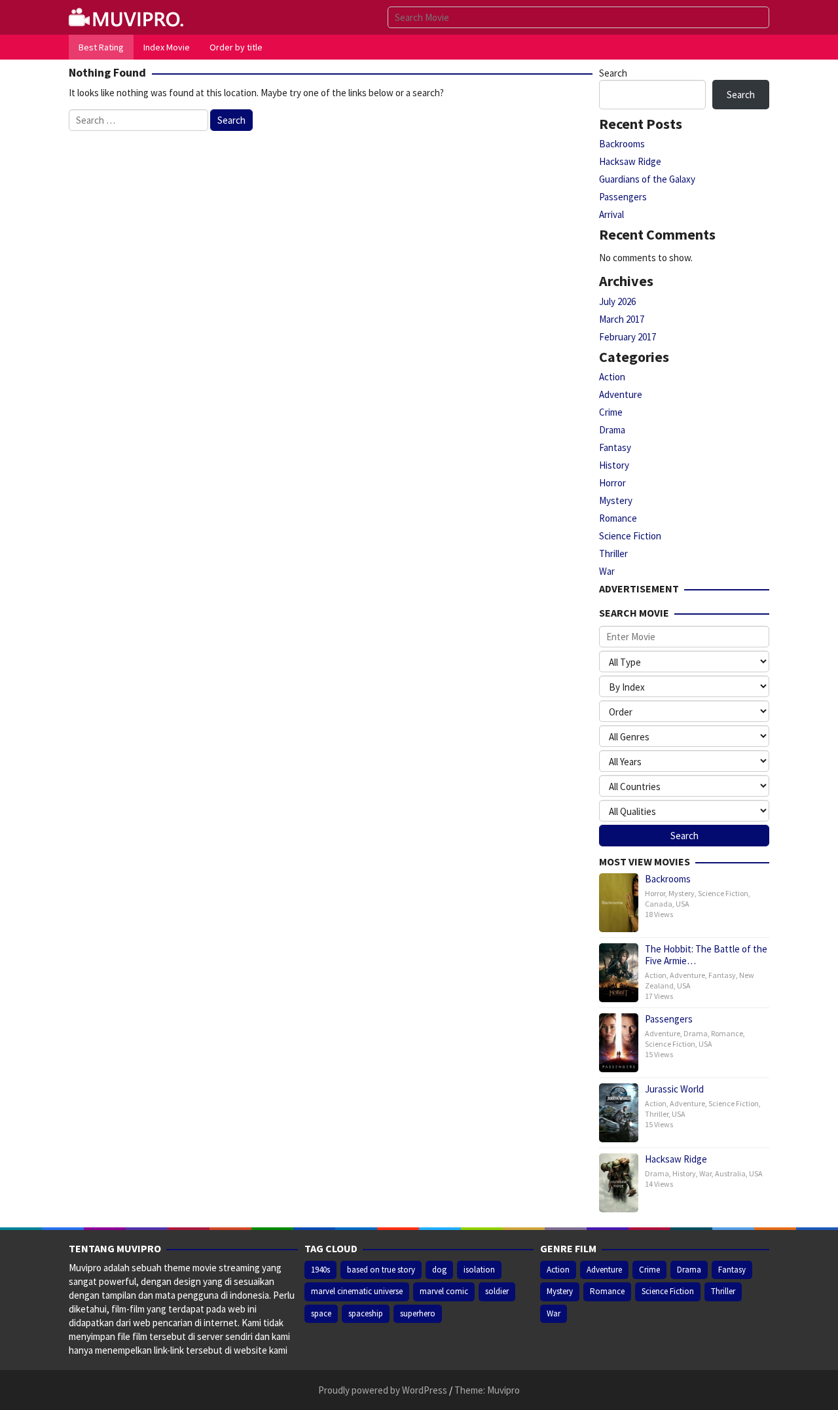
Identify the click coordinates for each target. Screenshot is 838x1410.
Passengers (623, 196)
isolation (479, 1269)
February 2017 (627, 337)
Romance (618, 518)
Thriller (613, 553)
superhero (417, 1313)
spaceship (365, 1313)
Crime (611, 412)
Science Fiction (630, 536)
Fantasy (615, 447)
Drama (612, 430)
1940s (320, 1269)
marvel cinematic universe (357, 1291)
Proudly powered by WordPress (382, 1390)
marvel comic (444, 1291)
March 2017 (621, 319)
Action (612, 377)
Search (613, 73)
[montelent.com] (128, 16)
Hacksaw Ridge (630, 161)
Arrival (611, 214)
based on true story (381, 1269)
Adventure (620, 394)
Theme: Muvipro (487, 1390)
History (614, 465)
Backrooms (622, 143)
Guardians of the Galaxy (647, 179)
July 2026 (617, 301)
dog (439, 1269)
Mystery (615, 500)
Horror (612, 483)
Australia (730, 1173)
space (321, 1313)
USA (682, 904)
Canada (658, 904)
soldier (497, 1291)
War (607, 571)
